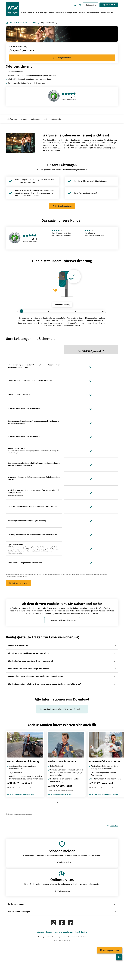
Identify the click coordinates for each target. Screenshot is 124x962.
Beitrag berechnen (63, 57)
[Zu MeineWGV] (108, 5)
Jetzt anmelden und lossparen (63, 620)
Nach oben (114, 826)
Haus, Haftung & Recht (44, 13)
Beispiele (24, 119)
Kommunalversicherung (63, 932)
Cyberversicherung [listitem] (49, 22)
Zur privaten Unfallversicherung (105, 794)
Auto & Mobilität (27, 13)
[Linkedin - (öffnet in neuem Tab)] (70, 925)
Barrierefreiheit (73, 937)
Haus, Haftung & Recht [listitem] (20, 22)
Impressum (61, 937)
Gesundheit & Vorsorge (62, 13)
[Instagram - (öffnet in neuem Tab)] (53, 925)
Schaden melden (90, 5)
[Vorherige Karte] (58, 802)
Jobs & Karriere (81, 932)
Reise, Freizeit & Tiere (81, 13)
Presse (49, 932)
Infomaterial (56, 119)
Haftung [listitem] (36, 22)
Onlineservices (63, 891)
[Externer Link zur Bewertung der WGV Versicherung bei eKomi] (54, 96)
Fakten (83, 937)
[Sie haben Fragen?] (119, 957)
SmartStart (94, 13)
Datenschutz (51, 937)
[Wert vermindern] (18, 311)
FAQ (45, 119)
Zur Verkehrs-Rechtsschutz (61, 794)
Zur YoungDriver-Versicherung (22, 794)
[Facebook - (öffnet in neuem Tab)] (62, 925)
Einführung (12, 119)
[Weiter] (113, 238)
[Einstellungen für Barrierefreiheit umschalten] (80, 5)
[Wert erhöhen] (106, 311)
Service (103, 13)
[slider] (62, 311)
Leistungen (35, 119)
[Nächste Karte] (63, 802)
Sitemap (41, 937)
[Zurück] (42, 238)
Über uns (110, 13)
